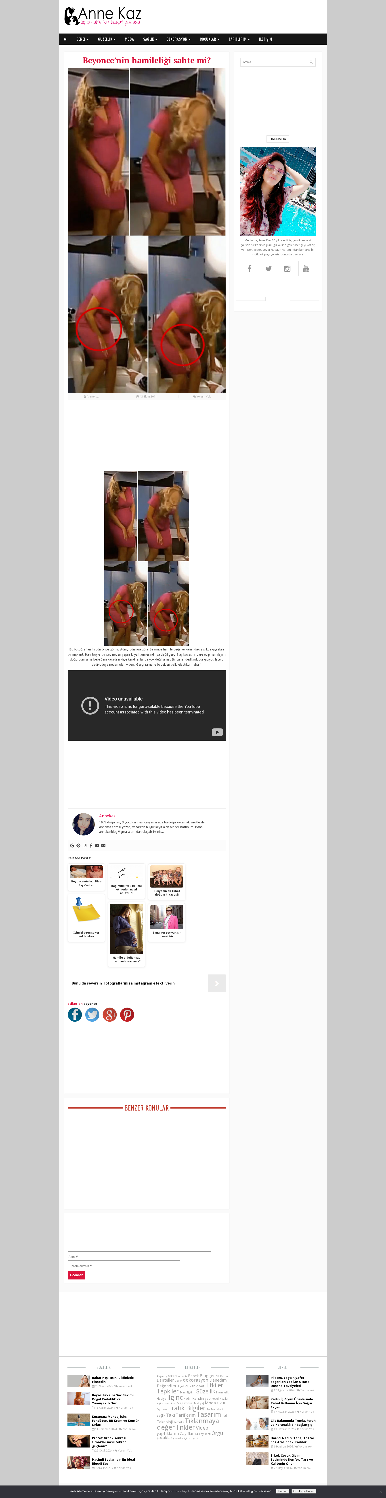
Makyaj (199, 1403)
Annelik (182, 1376)
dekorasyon (195, 1380)
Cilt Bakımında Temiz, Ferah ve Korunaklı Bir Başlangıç (293, 1422)
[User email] (103, 846)
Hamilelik (222, 1392)
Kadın (187, 1398)
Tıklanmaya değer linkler (188, 1424)
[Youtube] (97, 846)
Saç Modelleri (214, 1409)
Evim (183, 1392)
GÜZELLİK (105, 39)
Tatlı (224, 1415)
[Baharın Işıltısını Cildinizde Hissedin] (78, 1385)
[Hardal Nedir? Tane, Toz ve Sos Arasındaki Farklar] (257, 1446)
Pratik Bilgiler (187, 1408)
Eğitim (190, 1392)
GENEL (81, 39)
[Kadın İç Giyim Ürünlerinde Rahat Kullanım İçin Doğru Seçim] (257, 1407)
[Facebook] (91, 846)
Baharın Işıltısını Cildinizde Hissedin (113, 1380)
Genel (282, 1367)
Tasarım (209, 1414)
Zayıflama (189, 1433)
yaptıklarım (168, 1433)
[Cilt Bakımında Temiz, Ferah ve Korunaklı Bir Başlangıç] (257, 1428)
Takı (170, 1415)
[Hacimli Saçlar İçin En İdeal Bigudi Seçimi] (78, 1467)
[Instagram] (85, 846)
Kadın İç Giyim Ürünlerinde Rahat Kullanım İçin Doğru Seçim (292, 1403)
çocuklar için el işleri (185, 1438)
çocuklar (164, 1437)
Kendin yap (201, 1398)
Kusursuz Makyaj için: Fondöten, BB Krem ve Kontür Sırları (115, 1420)
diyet (181, 1386)
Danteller (165, 1380)
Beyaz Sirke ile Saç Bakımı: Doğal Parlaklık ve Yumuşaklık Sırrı (113, 1399)
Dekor (178, 1380)
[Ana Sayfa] (102, 25)
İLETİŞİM (265, 39)
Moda (210, 1402)
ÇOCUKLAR (208, 39)
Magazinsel (185, 1403)
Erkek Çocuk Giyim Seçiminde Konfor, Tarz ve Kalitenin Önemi (292, 1459)
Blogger (207, 1375)
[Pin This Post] (128, 1020)
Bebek (193, 1375)
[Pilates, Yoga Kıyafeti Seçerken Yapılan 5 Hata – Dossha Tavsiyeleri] (257, 1385)
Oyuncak (162, 1409)
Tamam (282, 1491)
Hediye (161, 1398)
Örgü (217, 1433)
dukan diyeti (195, 1386)
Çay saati (205, 1434)
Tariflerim (186, 1415)
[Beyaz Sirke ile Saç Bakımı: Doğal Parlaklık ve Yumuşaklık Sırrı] (78, 1403)
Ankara (172, 1376)
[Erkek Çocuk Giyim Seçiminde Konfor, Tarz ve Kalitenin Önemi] (257, 1463)
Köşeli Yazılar (220, 1399)
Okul (221, 1402)
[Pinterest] (78, 846)
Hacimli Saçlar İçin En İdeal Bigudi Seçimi (113, 1461)
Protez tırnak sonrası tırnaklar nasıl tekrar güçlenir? (109, 1442)
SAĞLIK (149, 39)
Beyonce (90, 1003)
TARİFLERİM (238, 39)
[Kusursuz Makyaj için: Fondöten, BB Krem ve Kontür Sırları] (78, 1424)
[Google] (72, 846)
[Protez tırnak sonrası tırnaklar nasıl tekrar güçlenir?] (78, 1446)
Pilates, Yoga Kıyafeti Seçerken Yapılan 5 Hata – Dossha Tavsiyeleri (291, 1382)
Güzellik (103, 1367)
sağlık (161, 1415)
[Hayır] (380, 1492)
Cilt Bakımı (222, 1376)
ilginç (175, 1397)
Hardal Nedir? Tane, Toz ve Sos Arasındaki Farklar (292, 1440)
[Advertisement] (147, 438)
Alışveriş (162, 1376)
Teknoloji (165, 1421)
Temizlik (179, 1422)
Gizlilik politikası (304, 1491)
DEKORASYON (178, 39)
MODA (129, 39)
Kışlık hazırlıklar (166, 1403)
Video (202, 1428)
